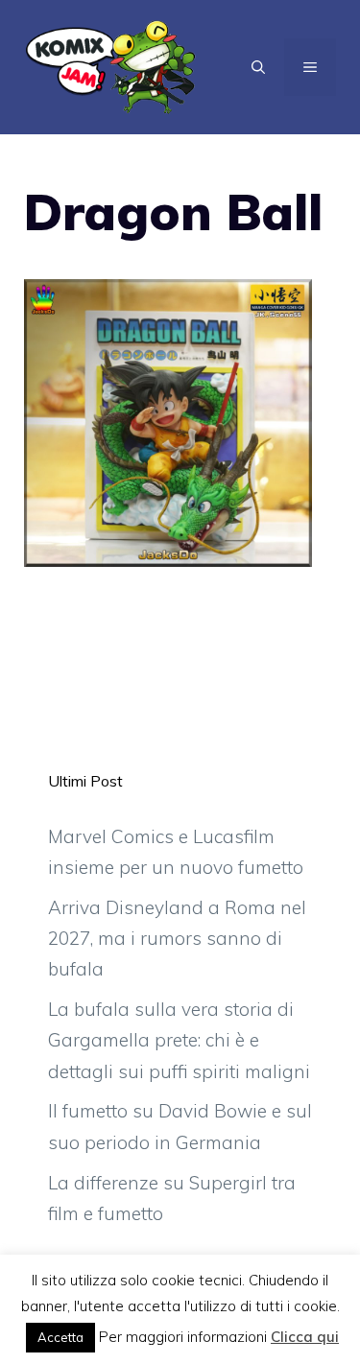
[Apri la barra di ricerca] (258, 67)
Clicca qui (305, 1337)
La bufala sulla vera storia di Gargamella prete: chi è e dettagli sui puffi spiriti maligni (179, 1040)
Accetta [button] (60, 1337)
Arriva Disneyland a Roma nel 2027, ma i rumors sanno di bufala (177, 938)
